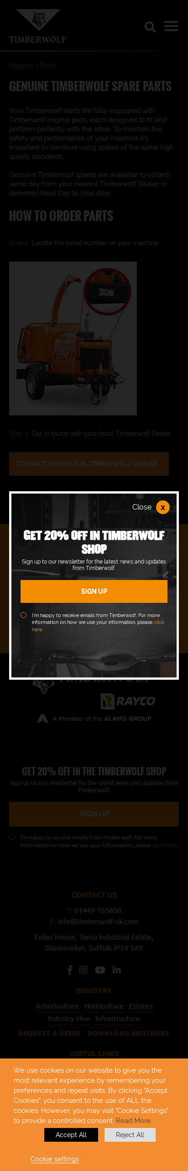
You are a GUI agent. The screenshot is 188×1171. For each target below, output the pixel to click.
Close (148, 507)
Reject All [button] (130, 1135)
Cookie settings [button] (55, 1159)
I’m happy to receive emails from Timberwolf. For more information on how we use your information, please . (98, 622)
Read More (133, 1120)
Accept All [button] (71, 1135)
